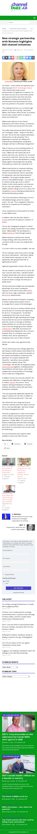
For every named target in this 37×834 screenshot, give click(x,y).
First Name (6, 558)
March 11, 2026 (8, 742)
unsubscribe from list (18, 592)
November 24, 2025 (10, 812)
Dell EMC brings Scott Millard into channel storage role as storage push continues (7, 498)
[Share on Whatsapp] (21, 58)
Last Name (6, 566)
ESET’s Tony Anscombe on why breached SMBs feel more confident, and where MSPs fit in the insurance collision (18, 627)
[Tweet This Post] (6, 58)
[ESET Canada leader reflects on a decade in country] (18, 764)
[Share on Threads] (33, 58)
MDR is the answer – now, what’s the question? (17, 808)
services (7, 295)
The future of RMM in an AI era (15, 796)
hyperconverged (8, 367)
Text (6, 583)
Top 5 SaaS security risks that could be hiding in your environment (18, 821)
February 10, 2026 (9, 781)
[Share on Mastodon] (24, 58)
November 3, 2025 (9, 824)
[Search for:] (19, 22)
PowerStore (11, 233)
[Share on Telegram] (27, 58)
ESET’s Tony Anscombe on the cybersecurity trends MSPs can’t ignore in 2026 (17, 737)
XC (24, 425)
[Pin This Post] (12, 58)
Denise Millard (9, 81)
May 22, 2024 (8, 50)
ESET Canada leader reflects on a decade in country (18, 776)
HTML (7, 581)
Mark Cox (19, 50)
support (12, 382)
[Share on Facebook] (3, 58)
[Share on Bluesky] (30, 58)
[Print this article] (18, 58)
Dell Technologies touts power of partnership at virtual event (8, 469)
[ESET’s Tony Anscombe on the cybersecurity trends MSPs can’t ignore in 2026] (18, 723)
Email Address (8, 550)
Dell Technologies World (23, 88)
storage (5, 220)
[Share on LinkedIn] (9, 58)
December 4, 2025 (9, 799)
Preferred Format (9, 578)
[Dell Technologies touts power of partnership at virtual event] (8, 461)
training (14, 191)
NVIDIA (29, 291)
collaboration (7, 329)
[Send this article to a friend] (15, 58)
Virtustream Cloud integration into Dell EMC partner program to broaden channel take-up (24, 471)
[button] (34, 17)
